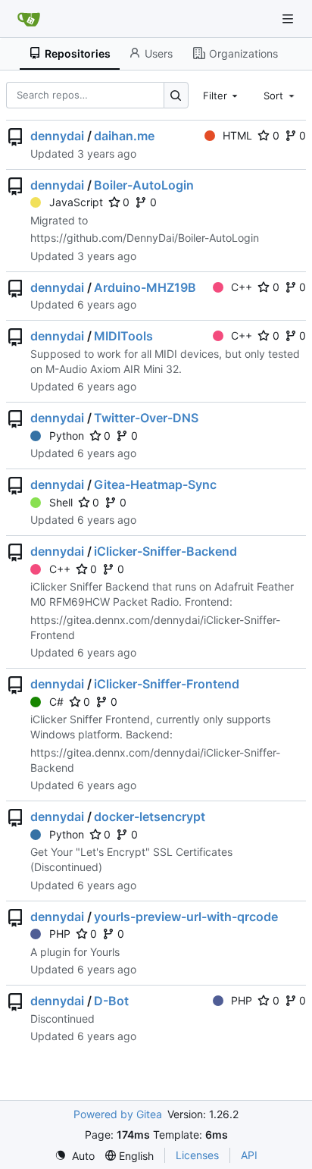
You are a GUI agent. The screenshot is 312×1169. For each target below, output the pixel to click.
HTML (237, 135)
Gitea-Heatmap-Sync (155, 484)
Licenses (197, 1155)
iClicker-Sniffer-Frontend (166, 683)
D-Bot (111, 1000)
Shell (61, 502)
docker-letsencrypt (149, 816)
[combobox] (222, 94)
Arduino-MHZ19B (145, 287)
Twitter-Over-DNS (146, 417)
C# (56, 701)
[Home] (29, 19)
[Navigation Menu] (289, 18)
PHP (59, 933)
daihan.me (124, 135)
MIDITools (123, 335)
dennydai (57, 135)
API (249, 1155)
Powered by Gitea (117, 1114)
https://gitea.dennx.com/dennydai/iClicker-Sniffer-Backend (155, 760)
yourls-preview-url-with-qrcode (186, 916)
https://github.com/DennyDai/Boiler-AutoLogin (144, 237)
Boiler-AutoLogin (144, 185)
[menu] (75, 1155)
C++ (241, 286)
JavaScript (76, 202)
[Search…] (176, 95)
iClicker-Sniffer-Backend (165, 551)
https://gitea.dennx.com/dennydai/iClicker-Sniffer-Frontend (155, 627)
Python (66, 435)
